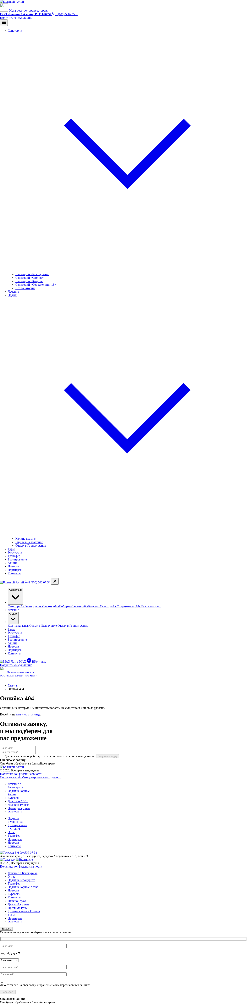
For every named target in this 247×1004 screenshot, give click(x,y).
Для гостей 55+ (18, 801)
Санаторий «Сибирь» (29, 277)
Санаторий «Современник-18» (35, 284)
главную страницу (28, 714)
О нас (11, 832)
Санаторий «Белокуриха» (32, 274)
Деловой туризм (18, 804)
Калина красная (25, 538)
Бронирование (17, 639)
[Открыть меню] (4, 22)
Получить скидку (107, 756)
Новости (13, 646)
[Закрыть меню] (55, 581)
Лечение (13, 609)
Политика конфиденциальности (21, 773)
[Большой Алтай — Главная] (12, 1)
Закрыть (6, 928)
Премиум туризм (19, 808)
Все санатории (25, 288)
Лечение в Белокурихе (15, 785)
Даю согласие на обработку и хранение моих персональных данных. (45, 985)
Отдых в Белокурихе (29, 542)
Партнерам (15, 650)
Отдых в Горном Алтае (30, 545)
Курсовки (14, 797)
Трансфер (14, 636)
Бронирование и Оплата (17, 827)
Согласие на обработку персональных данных (30, 777)
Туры (11, 629)
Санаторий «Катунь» (29, 281)
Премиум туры (17, 907)
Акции (12, 643)
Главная (13, 685)
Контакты (14, 653)
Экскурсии (15, 632)
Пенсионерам (17, 900)
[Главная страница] (12, 582)
